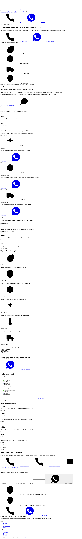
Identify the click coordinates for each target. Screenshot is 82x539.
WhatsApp (43, 22)
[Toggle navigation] (26, 11)
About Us (5, 523)
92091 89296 (5, 532)
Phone (16, 483)
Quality (8, 12)
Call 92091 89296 (23, 41)
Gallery (11, 12)
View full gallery (41, 398)
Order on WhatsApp (51, 41)
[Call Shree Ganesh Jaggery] (10, 515)
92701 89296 (5, 533)
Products (5, 12)
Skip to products (23, 9)
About (2, 12)
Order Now (16, 12)
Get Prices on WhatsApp (25, 369)
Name (2, 483)
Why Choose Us (6, 526)
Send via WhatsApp (68, 483)
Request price (3, 161)
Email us (5, 534)
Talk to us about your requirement (7, 105)
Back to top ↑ (27, 537)
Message (31, 483)
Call (20, 22)
